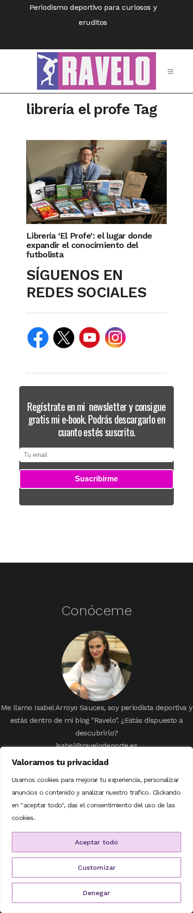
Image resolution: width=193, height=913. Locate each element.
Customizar (97, 867)
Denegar (96, 893)
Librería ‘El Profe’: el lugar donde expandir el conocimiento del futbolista (89, 245)
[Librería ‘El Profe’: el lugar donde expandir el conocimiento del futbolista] (96, 181)
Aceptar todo (96, 842)
